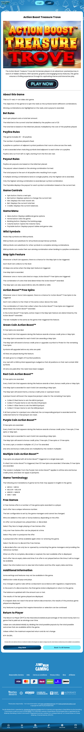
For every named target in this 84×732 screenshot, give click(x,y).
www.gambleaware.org (47, 704)
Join (49, 3)
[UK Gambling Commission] (42, 693)
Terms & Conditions (40, 675)
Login (39, 3)
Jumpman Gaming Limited (32, 709)
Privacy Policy (55, 675)
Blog (64, 675)
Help (28, 675)
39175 (29, 711)
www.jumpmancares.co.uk (66, 704)
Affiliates (72, 675)
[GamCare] (12, 693)
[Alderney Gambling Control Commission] (68, 693)
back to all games (62, 647)
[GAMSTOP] (29, 693)
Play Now (22, 647)
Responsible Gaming (16, 675)
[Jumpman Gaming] (42, 670)
